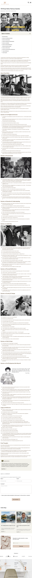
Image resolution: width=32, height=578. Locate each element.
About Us (24, 564)
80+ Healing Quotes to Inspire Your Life (8, 525)
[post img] (8, 517)
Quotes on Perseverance (6, 39)
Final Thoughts (5, 52)
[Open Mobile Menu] (30, 2)
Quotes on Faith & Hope (6, 47)
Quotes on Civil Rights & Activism (7, 38)
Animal (15, 564)
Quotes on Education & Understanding (8, 41)
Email (18, 478)
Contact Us (25, 568)
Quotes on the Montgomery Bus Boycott (8, 49)
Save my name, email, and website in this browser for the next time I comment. (16, 495)
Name (2, 478)
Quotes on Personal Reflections (7, 44)
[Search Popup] (28, 2)
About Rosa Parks (5, 36)
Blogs (24, 566)
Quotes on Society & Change (6, 46)
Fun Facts (15, 566)
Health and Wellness (17, 568)
